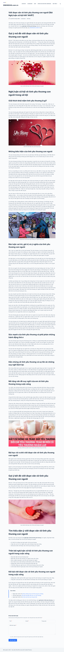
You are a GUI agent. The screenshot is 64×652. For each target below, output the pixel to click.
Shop (35, 3)
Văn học (28, 18)
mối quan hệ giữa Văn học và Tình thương (31, 595)
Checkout (24, 3)
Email (27, 621)
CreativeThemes (28, 649)
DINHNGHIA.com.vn (10, 5)
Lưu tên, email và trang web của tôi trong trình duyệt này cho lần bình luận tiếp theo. (26, 636)
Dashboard (30, 3)
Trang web (44, 621)
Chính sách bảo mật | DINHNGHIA (44, 3)
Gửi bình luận (13, 640)
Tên (11, 621)
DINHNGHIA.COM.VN (35, 27)
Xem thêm (55, 3)
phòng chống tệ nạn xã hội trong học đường (32, 593)
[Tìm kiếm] (60, 3)
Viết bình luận (13, 625)
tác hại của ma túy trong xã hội (29, 597)
